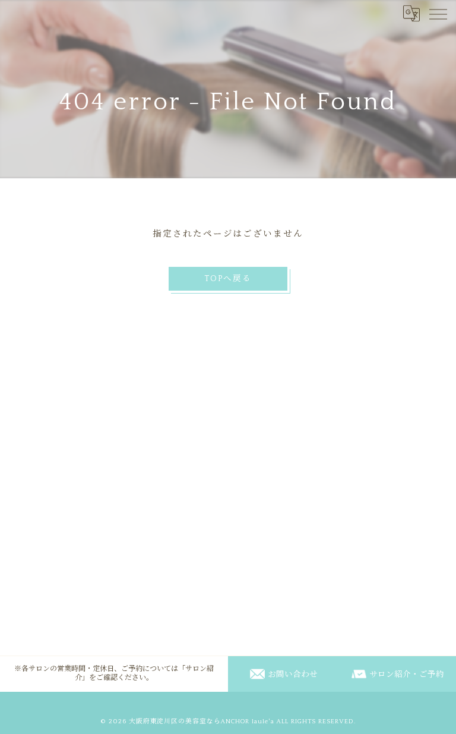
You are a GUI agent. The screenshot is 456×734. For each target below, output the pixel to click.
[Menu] (437, 13)
